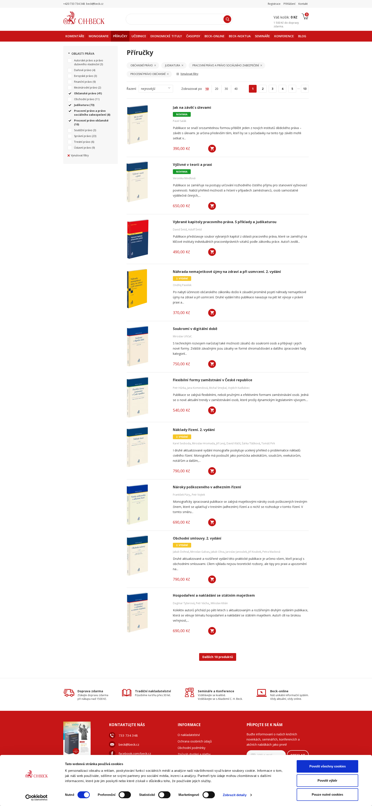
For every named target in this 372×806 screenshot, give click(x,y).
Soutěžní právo (83, 130)
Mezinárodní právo (85, 87)
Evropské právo (83, 76)
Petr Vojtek (198, 494)
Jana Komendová (197, 388)
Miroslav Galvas (199, 552)
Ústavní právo (82, 147)
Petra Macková (271, 552)
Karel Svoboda (182, 443)
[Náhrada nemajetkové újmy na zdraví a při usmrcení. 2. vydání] (147, 288)
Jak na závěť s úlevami (192, 107)
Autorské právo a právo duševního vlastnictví (88, 62)
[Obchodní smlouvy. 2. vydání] (147, 555)
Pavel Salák (179, 121)
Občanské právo (85, 93)
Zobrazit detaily (234, 795)
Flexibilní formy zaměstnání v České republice (212, 380)
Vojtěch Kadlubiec (239, 388)
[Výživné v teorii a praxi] (147, 181)
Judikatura (81, 105)
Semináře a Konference (216, 691)
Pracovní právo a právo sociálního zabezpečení (90, 113)
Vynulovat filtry (80, 155)
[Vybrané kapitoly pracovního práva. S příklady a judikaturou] (147, 239)
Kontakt (303, 4)
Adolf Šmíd (195, 229)
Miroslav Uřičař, (182, 336)
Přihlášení (289, 4)
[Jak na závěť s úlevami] (147, 124)
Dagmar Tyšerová (184, 603)
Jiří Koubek (254, 552)
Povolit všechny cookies (327, 766)
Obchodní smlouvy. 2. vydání (197, 538)
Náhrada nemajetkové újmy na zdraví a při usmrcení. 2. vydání (227, 271)
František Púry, (182, 494)
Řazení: (131, 89)
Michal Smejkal (218, 388)
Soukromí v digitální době (195, 329)
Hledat (227, 19)
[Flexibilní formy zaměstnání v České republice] (147, 397)
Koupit (212, 148)
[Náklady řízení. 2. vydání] (147, 446)
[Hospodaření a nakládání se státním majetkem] (147, 612)
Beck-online (279, 691)
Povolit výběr (327, 780)
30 (226, 89)
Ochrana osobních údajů (195, 741)
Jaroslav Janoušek (236, 552)
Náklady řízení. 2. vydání (194, 430)
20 (216, 89)
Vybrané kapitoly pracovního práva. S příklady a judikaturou (224, 222)
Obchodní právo (84, 99)
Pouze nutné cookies (327, 794)
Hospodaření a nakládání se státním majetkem (214, 595)
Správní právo (82, 136)
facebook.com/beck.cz (135, 753)
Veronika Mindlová (184, 178)
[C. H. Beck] (89, 17)
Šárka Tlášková (251, 443)
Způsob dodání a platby (194, 754)
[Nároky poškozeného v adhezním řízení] (147, 504)
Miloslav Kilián (219, 603)
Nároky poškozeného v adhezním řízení (207, 487)
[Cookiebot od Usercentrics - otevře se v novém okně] (36, 797)
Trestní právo (82, 142)
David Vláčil (233, 443)
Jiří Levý (220, 443)
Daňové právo (82, 70)
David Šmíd (180, 229)
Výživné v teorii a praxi (192, 164)
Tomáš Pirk (268, 443)
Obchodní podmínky (191, 748)
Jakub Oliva (217, 552)
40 (236, 89)
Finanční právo (83, 82)
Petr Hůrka (179, 388)
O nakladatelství (189, 735)
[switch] (125, 794)
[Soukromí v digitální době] (147, 345)
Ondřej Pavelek (182, 285)
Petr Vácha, (202, 603)
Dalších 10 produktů (217, 657)
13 (305, 89)
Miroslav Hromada (203, 443)
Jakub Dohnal (181, 552)
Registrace (274, 4)
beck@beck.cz (129, 744)
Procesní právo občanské (91, 120)
